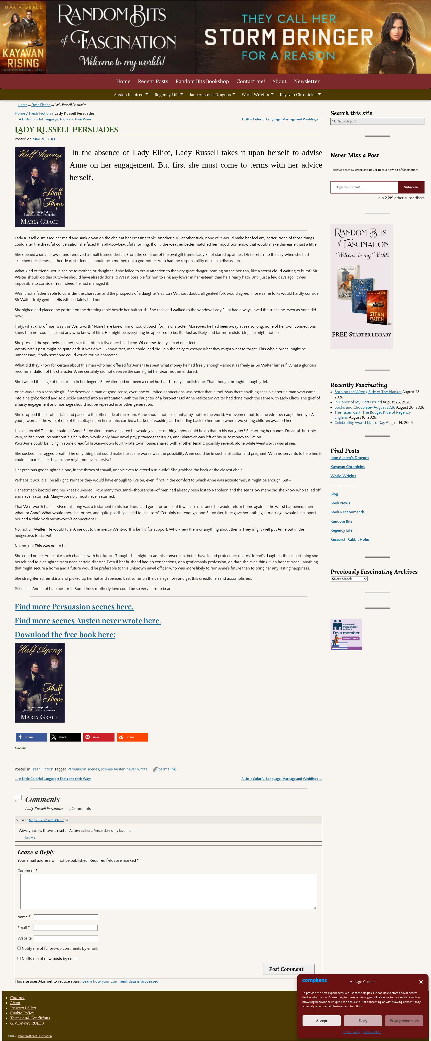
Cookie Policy (351, 1032)
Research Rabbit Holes (350, 539)
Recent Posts (153, 81)
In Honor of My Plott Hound (358, 402)
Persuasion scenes (83, 769)
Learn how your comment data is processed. (120, 981)
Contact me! (250, 81)
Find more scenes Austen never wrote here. (88, 620)
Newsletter (307, 81)
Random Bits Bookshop (202, 81)
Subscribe (411, 187)
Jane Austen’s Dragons (210, 94)
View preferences (404, 1020)
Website (24, 938)
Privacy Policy (372, 1032)
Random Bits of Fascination (35, 1036)
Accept (321, 1020)
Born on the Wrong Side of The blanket (368, 392)
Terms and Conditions (30, 1017)
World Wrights (255, 94)
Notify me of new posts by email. (50, 958)
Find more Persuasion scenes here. (74, 606)
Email (23, 928)
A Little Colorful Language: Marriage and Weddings (281, 119)
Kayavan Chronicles (298, 94)
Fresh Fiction (41, 105)
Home (123, 81)
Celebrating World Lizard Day (359, 422)
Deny (363, 1020)
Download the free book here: (65, 634)
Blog (334, 494)
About (279, 81)
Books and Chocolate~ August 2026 (364, 407)
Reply (30, 837)
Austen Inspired (129, 94)
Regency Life (167, 94)
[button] (421, 981)
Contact (17, 997)
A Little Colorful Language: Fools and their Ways (53, 119)
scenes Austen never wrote (124, 769)
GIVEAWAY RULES (27, 1023)
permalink (167, 769)
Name (24, 917)
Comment (27, 870)
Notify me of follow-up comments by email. (60, 948)
